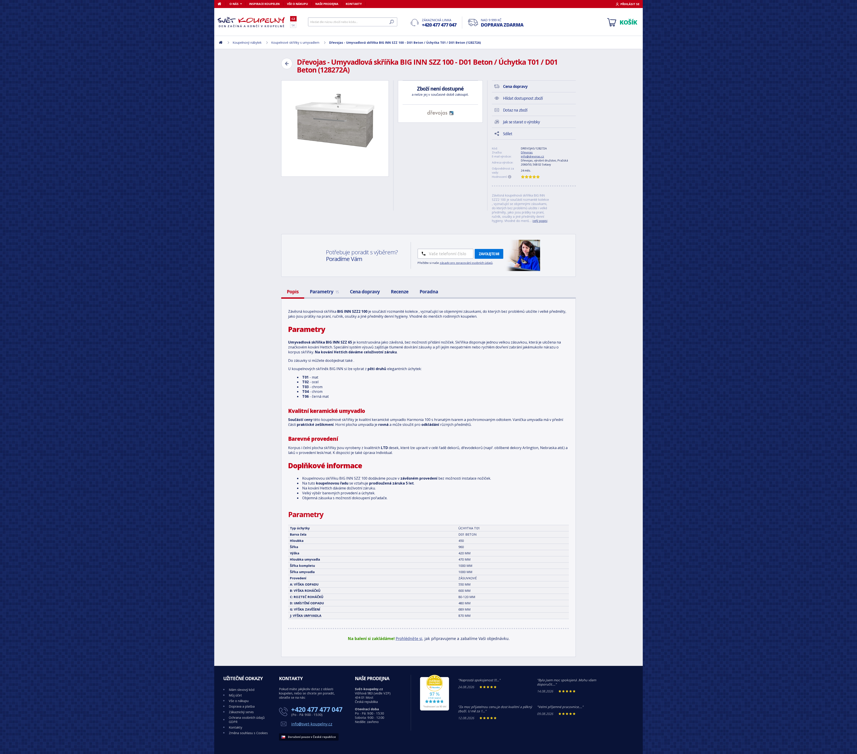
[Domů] (222, 4)
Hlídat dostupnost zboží (523, 98)
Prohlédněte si (409, 638)
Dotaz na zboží (515, 110)
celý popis (540, 221)
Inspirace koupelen (264, 4)
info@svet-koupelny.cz (311, 724)
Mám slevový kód (241, 690)
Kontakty (354, 4)
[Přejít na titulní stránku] (251, 22)
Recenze (399, 291)
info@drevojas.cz (532, 156)
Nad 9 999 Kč (502, 23)
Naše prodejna (326, 4)
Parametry (324, 291)
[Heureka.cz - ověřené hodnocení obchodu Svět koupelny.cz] (434, 709)
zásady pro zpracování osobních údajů (466, 263)
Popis (293, 291)
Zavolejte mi (489, 254)
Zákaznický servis (241, 712)
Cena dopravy (365, 291)
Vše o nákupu (297, 4)
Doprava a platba (242, 706)
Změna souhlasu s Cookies (248, 733)
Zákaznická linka (439, 23)
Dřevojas (527, 152)
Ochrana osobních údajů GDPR (247, 719)
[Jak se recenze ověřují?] (510, 177)
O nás (234, 4)
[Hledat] (391, 22)
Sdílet (507, 133)
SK (293, 25)
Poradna (429, 291)
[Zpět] (286, 63)
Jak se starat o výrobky (521, 121)
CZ (293, 19)
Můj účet (235, 695)
